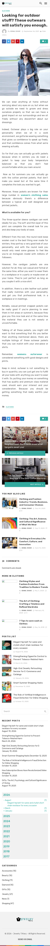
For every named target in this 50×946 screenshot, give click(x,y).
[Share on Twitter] (9, 41)
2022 (6, 831)
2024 (6, 821)
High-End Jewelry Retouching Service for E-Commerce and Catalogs (27, 671)
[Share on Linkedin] (22, 41)
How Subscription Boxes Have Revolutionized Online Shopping (24, 771)
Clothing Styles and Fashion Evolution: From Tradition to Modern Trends (33, 584)
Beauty (5, 875)
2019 (6, 846)
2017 (6, 856)
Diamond (6, 885)
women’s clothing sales (34, 195)
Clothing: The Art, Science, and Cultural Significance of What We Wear (33, 521)
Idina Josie (15, 31)
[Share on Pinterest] (18, 41)
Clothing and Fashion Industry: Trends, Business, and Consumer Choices (33, 502)
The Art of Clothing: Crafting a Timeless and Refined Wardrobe (31, 604)
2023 (6, 826)
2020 (6, 841)
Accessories (7, 871)
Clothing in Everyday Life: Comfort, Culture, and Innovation (32, 541)
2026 (6, 794)
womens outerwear (29, 354)
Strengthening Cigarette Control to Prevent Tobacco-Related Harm (30, 658)
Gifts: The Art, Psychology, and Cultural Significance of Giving (24, 781)
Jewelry (5, 894)
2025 (6, 816)
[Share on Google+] (13, 41)
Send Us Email (25, 939)
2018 (6, 851)
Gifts (4, 889)
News (4, 899)
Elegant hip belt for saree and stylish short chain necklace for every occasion (28, 645)
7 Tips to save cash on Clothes (30, 622)
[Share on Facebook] (4, 41)
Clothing (6, 10)
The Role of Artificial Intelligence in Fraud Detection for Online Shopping (30, 696)
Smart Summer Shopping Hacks (28, 683)
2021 (6, 836)
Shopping (6, 903)
